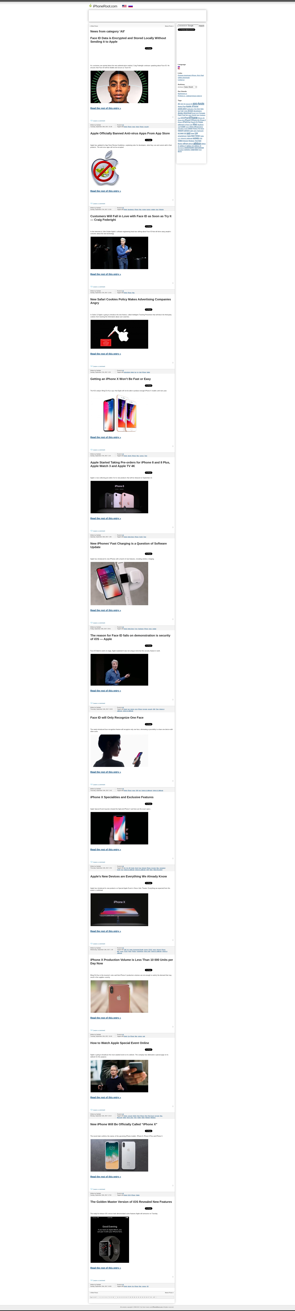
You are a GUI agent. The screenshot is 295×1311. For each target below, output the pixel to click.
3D (125, 868)
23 (140, 1297)
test (140, 790)
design (129, 455)
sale (144, 1036)
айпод (190, 144)
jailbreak (181, 124)
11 (115, 1297)
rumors (148, 209)
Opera (201, 127)
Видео (180, 144)
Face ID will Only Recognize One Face (116, 717)
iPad (138, 1116)
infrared (144, 868)
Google (194, 115)
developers (131, 209)
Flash (179, 115)
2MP (125, 949)
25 (144, 1297)
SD (148, 1286)
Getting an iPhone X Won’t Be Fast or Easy (120, 379)
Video (151, 869)
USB (147, 869)
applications (190, 109)
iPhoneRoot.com (104, 6)
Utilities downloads (184, 77)
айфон (197, 143)
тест (200, 150)
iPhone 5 (203, 120)
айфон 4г (197, 146)
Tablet (189, 136)
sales (195, 131)
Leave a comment (99, 121)
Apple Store (131, 537)
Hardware (141, 628)
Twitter (139, 1117)
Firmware (202, 113)
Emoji (136, 868)
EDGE (150, 949)
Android (188, 104)
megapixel (162, 868)
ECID (129, 1195)
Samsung (200, 131)
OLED (141, 537)
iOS (182, 118)
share (192, 133)
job (185, 124)
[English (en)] (180, 68)
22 (138, 1297)
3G (179, 104)
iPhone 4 (188, 120)
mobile (182, 127)
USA (200, 138)
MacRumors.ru (182, 93)
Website (161, 209)
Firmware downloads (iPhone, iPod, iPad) (191, 75)
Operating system (183, 128)
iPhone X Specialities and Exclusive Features (121, 797)
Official (196, 127)
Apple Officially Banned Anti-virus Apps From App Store (130, 133)
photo (137, 126)
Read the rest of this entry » (105, 108)
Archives (180, 87)
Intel (140, 372)
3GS (181, 104)
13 (119, 1297)
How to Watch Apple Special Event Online (119, 1043)
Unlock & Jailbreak (128, 711)
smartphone (140, 951)
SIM (154, 709)
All (123, 125)
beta (202, 109)
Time (145, 455)
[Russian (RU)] (180, 66)
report (180, 130)
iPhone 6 (180, 122)
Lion (191, 124)
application (182, 109)
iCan (140, 868)
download (187, 113)
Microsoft (119, 1117)
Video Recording (157, 869)
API (130, 868)
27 (148, 1297)
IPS (197, 122)
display (180, 113)
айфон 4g (190, 146)
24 (142, 1297)
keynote (145, 709)
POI (199, 128)
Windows (153, 1117)
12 (117, 1297)
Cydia (185, 111)
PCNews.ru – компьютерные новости (190, 96)
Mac (140, 209)
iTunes (200, 122)
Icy (138, 372)
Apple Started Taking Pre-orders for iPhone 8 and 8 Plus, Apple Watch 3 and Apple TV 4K (130, 464)
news (133, 126)
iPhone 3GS (181, 120)
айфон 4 (183, 146)
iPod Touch (151, 1116)
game (154, 949)
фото (180, 151)
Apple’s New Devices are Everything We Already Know (128, 876)
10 (113, 1297)
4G (127, 868)
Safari (148, 372)
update (153, 209)
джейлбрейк (189, 148)
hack (198, 115)
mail (179, 126)
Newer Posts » (169, 26)
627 (154, 1297)
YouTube (198, 141)
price (202, 128)
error (136, 709)
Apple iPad (182, 106)
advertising (127, 372)
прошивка (181, 149)
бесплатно (181, 147)
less (187, 124)
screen (181, 133)
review (144, 209)
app (195, 103)
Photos (142, 126)
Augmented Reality (138, 949)
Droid (193, 113)
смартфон (194, 150)
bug (129, 709)
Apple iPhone (192, 106)
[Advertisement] (147, 16)
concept (130, 1116)
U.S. (179, 138)
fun (135, 372)
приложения (199, 148)
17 (128, 1297)
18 (130, 1297)
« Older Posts (94, 26)
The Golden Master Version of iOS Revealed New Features (131, 1201)
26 (146, 1297)
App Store (197, 109)
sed (188, 133)
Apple (125, 126)
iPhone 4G (195, 120)
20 (134, 1297)
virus (157, 209)
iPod (146, 1116)
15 (124, 1297)
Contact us (181, 80)
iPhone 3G (201, 118)
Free (136, 628)
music (121, 951)
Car (129, 1036)
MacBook (201, 124)
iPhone (129, 126)
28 (151, 1297)
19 (132, 1297)
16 (126, 1297)
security (146, 126)
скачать (187, 150)
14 (121, 1297)
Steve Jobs (147, 951)
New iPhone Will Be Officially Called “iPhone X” (123, 1124)
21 (136, 1297)
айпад (185, 143)
